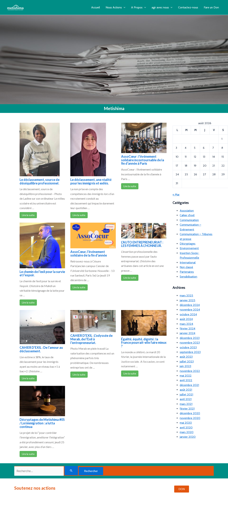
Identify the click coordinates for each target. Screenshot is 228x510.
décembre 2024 (190, 305)
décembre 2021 (189, 385)
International (188, 262)
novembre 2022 (190, 371)
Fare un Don (211, 7)
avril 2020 (186, 427)
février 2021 (187, 408)
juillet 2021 (186, 394)
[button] (123, 7)
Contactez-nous (188, 7)
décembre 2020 (190, 413)
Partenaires (187, 271)
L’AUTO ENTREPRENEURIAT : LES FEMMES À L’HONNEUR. (142, 244)
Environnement (189, 248)
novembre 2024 (190, 309)
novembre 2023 (190, 342)
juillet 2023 (187, 361)
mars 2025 (186, 295)
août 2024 (186, 319)
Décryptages (187, 243)
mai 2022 (185, 375)
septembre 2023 (190, 352)
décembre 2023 (190, 338)
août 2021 (186, 389)
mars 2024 (186, 324)
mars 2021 (186, 404)
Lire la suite (28, 215)
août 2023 (186, 356)
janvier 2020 (188, 436)
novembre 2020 (190, 418)
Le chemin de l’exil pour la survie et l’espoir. (42, 273)
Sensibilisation (188, 276)
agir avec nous (160, 7)
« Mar (176, 194)
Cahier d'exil (187, 215)
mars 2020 (186, 432)
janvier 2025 (187, 300)
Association (187, 210)
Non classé (186, 267)
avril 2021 (185, 399)
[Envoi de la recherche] (71, 470)
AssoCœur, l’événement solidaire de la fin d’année (88, 253)
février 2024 (187, 328)
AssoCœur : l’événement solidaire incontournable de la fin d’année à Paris (142, 160)
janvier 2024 (187, 333)
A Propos (136, 7)
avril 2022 (186, 380)
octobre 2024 (188, 314)
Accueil (95, 7)
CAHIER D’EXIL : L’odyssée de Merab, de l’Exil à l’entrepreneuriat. (91, 339)
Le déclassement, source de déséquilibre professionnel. (39, 181)
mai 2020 (186, 422)
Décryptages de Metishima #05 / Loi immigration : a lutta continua (42, 423)
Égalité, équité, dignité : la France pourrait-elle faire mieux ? (144, 342)
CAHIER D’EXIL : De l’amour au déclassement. (41, 349)
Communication (189, 220)
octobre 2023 (188, 347)
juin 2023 (185, 366)
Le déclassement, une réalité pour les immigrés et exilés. (91, 181)
